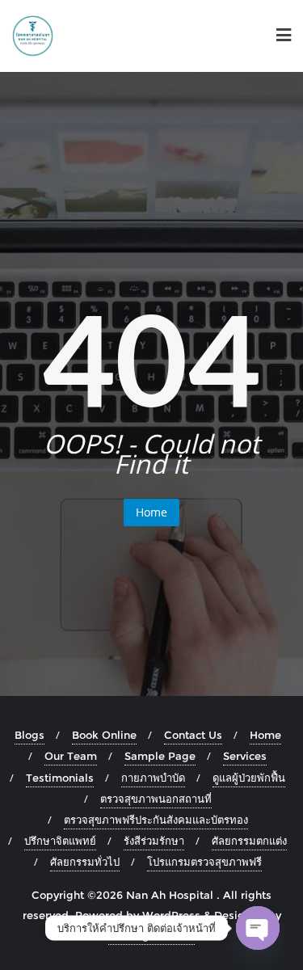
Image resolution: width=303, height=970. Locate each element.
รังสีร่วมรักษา (154, 840)
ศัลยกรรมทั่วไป (85, 861)
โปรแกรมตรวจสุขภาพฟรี (204, 861)
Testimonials (60, 777)
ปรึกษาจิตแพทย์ (60, 840)
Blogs (29, 734)
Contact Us (193, 734)
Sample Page (160, 755)
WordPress (171, 915)
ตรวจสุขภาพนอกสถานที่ (156, 798)
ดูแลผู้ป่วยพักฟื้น (249, 777)
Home (151, 512)
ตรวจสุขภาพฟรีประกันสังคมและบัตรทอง (156, 819)
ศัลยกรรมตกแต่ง (249, 840)
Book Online (104, 734)
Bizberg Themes (151, 935)
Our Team (70, 755)
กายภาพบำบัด (153, 777)
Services (245, 755)
